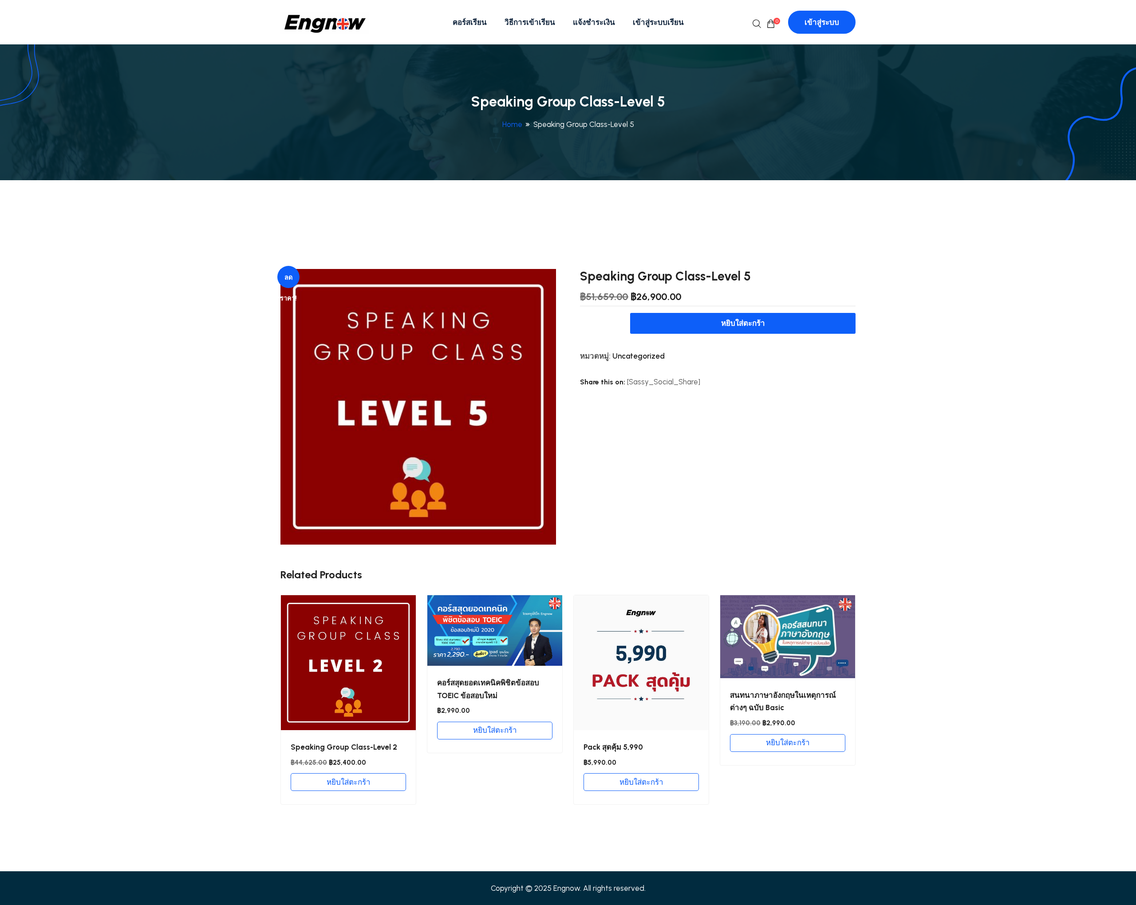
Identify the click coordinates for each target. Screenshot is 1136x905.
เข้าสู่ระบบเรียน (658, 22)
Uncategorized (638, 356)
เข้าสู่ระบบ (822, 22)
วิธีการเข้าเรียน (530, 22)
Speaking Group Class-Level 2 (344, 747)
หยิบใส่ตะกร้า (743, 323)
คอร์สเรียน (470, 22)
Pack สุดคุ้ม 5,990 (613, 747)
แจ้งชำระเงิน (594, 22)
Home (512, 124)
